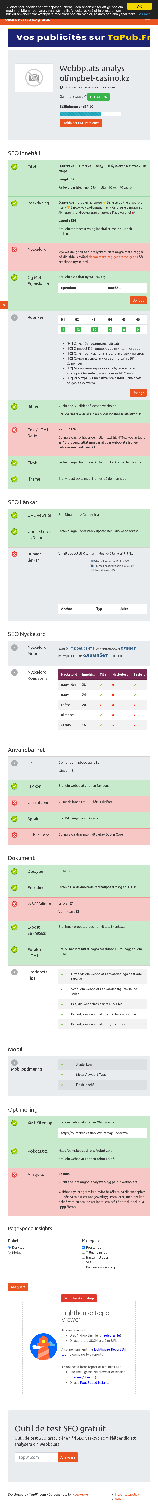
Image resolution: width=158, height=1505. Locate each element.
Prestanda (93, 1247)
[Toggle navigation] (147, 19)
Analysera (18, 1287)
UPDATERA (98, 97)
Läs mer (143, 13)
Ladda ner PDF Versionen (81, 123)
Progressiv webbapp (101, 1267)
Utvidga (138, 300)
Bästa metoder (97, 1257)
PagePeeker (80, 1494)
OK (139, 6)
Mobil (16, 1252)
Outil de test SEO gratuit (27, 19)
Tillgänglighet (96, 1252)
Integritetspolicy (127, 1494)
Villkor (120, 1499)
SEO (89, 1262)
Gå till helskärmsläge (79, 1298)
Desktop (18, 1247)
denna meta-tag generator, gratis (113, 257)
